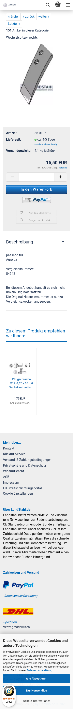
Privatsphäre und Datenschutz (24, 465)
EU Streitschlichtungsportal (22, 488)
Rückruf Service (14, 454)
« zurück (28, 16)
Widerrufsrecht (13, 471)
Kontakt (8, 448)
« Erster (13, 16)
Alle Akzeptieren (36, 678)
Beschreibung (19, 241)
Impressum (11, 482)
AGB (6, 477)
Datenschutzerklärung (39, 670)
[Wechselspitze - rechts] (36, 74)
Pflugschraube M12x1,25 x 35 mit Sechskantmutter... (21, 383)
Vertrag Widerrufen (16, 627)
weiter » (43, 16)
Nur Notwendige (36, 690)
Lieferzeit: (13, 139)
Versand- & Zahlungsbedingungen (27, 460)
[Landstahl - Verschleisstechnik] (8, 5)
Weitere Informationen (36, 700)
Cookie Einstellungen (18, 493)
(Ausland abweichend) (45, 144)
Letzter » (14, 24)
